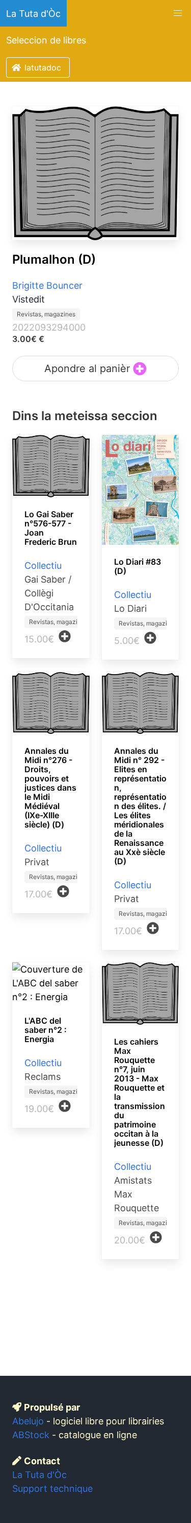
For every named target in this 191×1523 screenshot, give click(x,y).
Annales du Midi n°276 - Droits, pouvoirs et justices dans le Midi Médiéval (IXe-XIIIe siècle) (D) (50, 787)
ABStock (30, 1434)
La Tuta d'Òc (33, 13)
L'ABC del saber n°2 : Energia (45, 1030)
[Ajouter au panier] (65, 636)
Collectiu (43, 565)
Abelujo (28, 1421)
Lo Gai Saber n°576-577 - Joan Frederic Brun (50, 528)
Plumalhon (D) (54, 259)
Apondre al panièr (88, 368)
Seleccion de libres (46, 40)
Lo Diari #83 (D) (137, 566)
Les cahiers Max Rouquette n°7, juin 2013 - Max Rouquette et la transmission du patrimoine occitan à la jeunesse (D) (139, 1092)
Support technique (52, 1488)
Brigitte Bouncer (47, 285)
